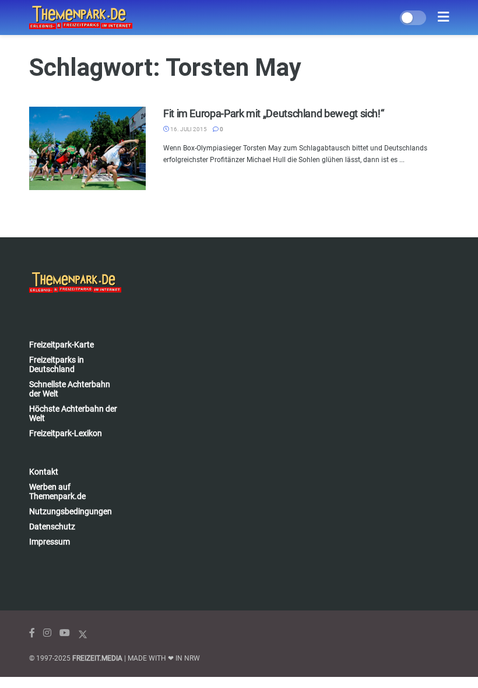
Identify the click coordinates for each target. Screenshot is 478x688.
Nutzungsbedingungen (70, 511)
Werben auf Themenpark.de (57, 491)
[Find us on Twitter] (82, 633)
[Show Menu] (443, 17)
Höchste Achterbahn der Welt (73, 413)
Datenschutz (52, 526)
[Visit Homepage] (80, 17)
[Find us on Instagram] (47, 633)
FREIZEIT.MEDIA (97, 658)
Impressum (49, 541)
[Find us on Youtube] (64, 633)
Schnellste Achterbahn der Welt (69, 389)
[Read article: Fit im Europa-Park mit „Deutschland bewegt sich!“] (87, 148)
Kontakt (43, 471)
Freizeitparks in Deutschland (56, 364)
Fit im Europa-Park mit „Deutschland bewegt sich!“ (273, 113)
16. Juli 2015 (188, 129)
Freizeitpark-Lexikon (65, 433)
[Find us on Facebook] (32, 633)
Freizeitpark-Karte (61, 344)
